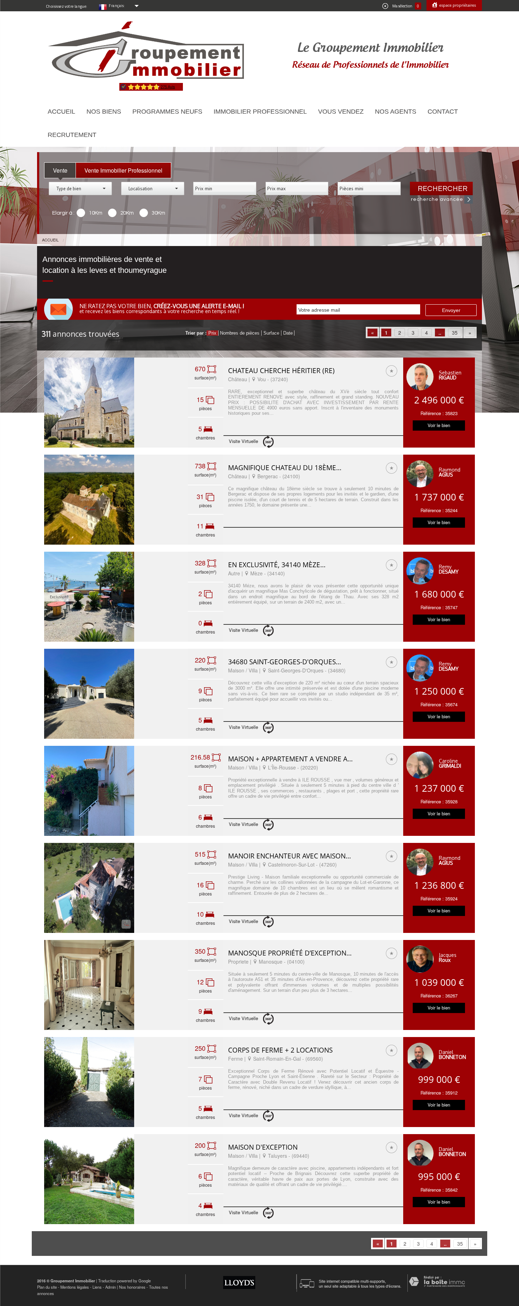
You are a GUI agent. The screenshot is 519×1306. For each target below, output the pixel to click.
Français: (117, 5)
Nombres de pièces (240, 333)
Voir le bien (439, 425)
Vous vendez (341, 111)
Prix (212, 333)
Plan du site (47, 1287)
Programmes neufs (167, 111)
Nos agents (395, 111)
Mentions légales (74, 1287)
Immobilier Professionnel (260, 111)
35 (455, 332)
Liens (97, 1287)
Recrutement (72, 134)
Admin (110, 1287)
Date (288, 333)
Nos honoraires (132, 1287)
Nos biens (103, 111)
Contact (443, 111)
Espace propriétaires (457, 5)
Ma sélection (405, 6)
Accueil (61, 111)
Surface (271, 333)
